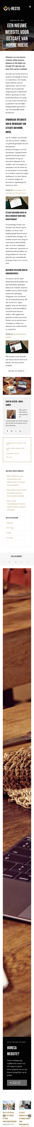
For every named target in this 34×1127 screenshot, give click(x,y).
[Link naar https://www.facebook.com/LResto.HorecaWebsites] (7, 431)
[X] (9, 562)
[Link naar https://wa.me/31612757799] (16, 431)
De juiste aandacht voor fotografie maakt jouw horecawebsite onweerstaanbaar (25, 1105)
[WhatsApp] (21, 562)
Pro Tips (10, 528)
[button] (4, 1115)
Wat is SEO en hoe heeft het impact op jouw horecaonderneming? (16, 493)
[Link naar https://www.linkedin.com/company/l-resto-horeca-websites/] (11, 431)
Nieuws (16, 453)
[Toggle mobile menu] (30, 7)
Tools (9, 533)
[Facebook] (3, 562)
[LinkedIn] (15, 562)
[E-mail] (27, 562)
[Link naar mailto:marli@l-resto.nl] (20, 431)
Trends (10, 538)
